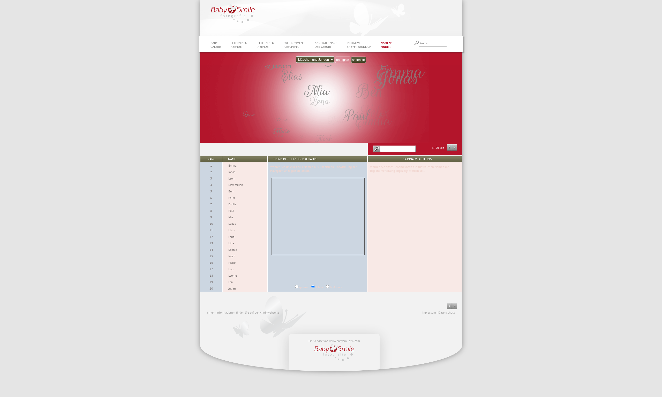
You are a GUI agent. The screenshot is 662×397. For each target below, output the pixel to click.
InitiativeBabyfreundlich (359, 45)
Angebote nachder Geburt (326, 45)
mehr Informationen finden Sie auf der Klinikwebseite (244, 312)
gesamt (304, 287)
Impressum (429, 312)
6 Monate (336, 287)
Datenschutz (446, 312)
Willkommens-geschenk (294, 45)
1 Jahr (319, 287)
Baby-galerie (215, 45)
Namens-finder (387, 45)
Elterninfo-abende (239, 45)
